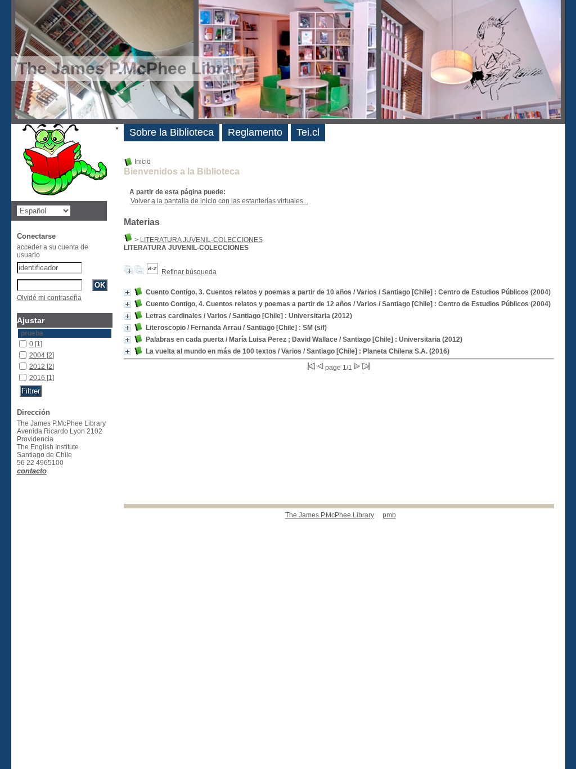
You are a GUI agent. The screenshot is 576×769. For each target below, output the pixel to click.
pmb (389, 515)
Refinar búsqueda (189, 272)
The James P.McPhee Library (329, 515)
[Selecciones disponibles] (152, 272)
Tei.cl (308, 132)
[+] (127, 292)
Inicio (142, 162)
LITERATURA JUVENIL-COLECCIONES (201, 240)
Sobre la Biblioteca (171, 132)
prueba (32, 333)
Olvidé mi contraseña (49, 298)
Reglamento (255, 132)
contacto (32, 471)
